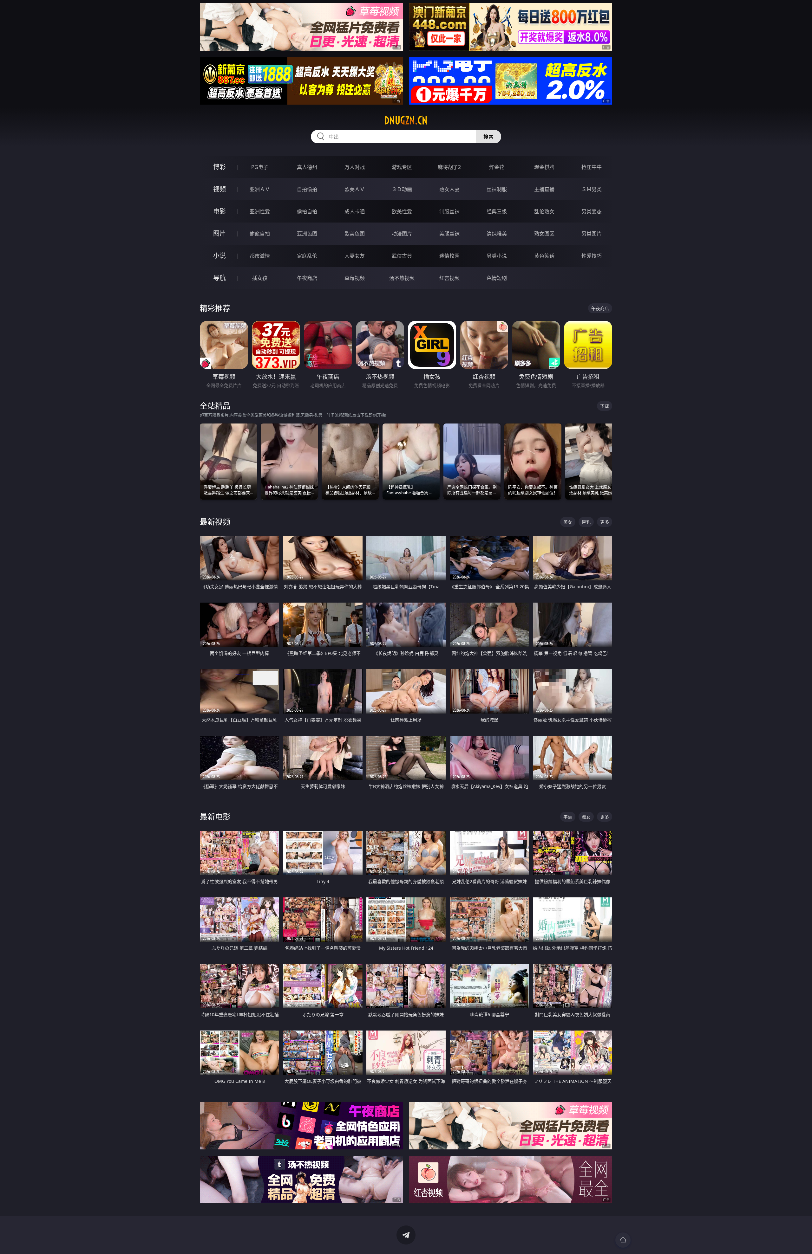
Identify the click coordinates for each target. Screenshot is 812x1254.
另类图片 (591, 233)
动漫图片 (402, 233)
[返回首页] (623, 1240)
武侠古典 (402, 255)
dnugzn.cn (406, 120)
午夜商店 (307, 278)
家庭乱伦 (307, 255)
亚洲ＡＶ (260, 189)
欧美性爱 (402, 211)
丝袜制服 (497, 189)
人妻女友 (354, 255)
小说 (219, 255)
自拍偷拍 (307, 189)
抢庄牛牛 (591, 167)
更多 (604, 522)
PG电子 (259, 167)
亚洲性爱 (260, 211)
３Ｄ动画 (402, 189)
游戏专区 (402, 167)
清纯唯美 (497, 233)
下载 (604, 406)
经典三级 (497, 211)
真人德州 (307, 167)
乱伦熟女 (544, 211)
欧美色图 (354, 233)
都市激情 (260, 255)
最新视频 (215, 521)
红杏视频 (449, 278)
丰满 (567, 817)
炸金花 (496, 167)
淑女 (586, 817)
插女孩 (259, 278)
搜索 (488, 136)
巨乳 (586, 522)
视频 (219, 189)
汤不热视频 (402, 278)
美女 (567, 522)
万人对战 (354, 167)
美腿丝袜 (449, 233)
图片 (219, 233)
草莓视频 (354, 278)
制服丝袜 (449, 211)
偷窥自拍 (260, 233)
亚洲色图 (307, 233)
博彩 (219, 167)
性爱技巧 (591, 255)
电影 (219, 211)
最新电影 (215, 816)
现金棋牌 (544, 167)
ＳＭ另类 (591, 189)
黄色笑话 (544, 255)
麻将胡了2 (449, 167)
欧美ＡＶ (354, 189)
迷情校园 (449, 255)
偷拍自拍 (307, 211)
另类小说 (497, 255)
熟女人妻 (449, 189)
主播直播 (544, 189)
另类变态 (591, 211)
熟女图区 (544, 233)
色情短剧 (497, 278)
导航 (219, 278)
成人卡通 (354, 211)
